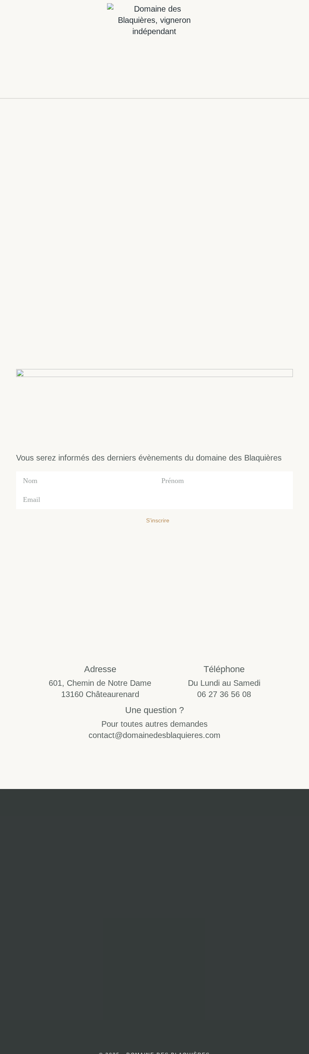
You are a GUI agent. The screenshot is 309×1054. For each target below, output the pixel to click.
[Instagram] (135, 955)
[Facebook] (174, 955)
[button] (17, 48)
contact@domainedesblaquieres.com (154, 735)
